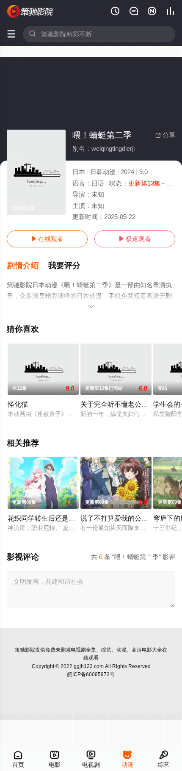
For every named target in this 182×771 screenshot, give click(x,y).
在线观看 (47, 238)
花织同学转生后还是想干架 (48, 518)
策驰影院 (25, 650)
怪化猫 (18, 404)
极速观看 (135, 238)
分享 (165, 135)
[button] (27, 265)
